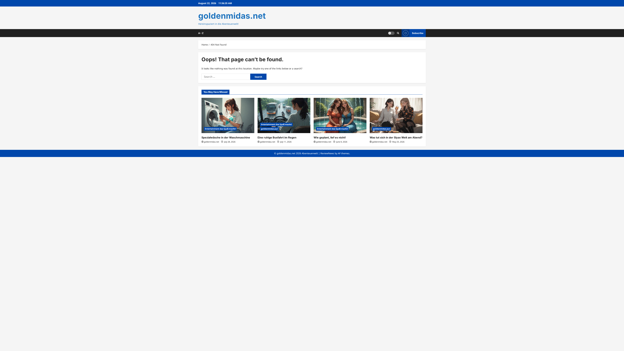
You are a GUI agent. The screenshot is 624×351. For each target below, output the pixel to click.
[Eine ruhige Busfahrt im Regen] (284, 115)
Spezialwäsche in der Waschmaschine (226, 137)
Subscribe (417, 33)
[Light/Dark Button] (391, 33)
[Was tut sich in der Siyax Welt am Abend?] (396, 115)
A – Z (200, 33)
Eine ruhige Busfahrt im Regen (277, 137)
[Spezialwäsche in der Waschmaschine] (228, 115)
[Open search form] (398, 33)
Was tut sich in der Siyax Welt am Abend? (396, 137)
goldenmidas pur (269, 128)
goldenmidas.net (232, 16)
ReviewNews (327, 153)
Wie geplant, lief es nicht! (330, 137)
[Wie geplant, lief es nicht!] (340, 115)
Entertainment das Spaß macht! (220, 128)
